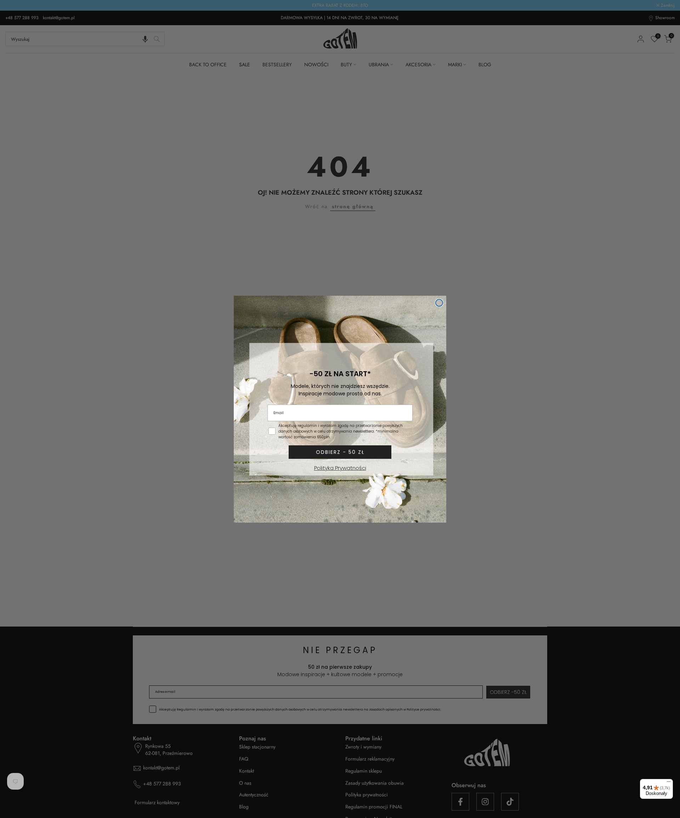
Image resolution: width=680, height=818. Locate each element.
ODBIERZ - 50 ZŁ (340, 452)
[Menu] (668, 783)
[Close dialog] (439, 302)
